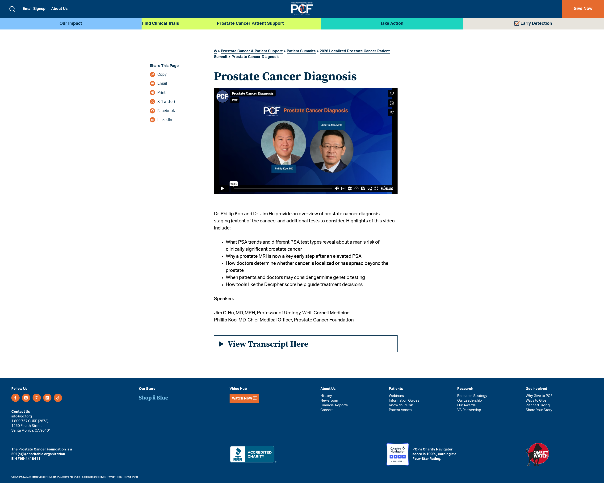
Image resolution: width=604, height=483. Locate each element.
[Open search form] (12, 9)
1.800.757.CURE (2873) (29, 421)
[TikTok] (58, 398)
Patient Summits (301, 51)
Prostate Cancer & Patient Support (252, 51)
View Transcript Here (268, 343)
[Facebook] (15, 398)
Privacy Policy (115, 477)
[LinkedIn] (47, 398)
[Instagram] (37, 398)
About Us (59, 9)
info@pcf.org (21, 416)
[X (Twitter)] (26, 398)
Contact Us (20, 411)
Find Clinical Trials (160, 23)
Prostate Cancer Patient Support (250, 23)
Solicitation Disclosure (94, 477)
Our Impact (70, 23)
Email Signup (34, 9)
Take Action (391, 23)
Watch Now (242, 398)
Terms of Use (131, 477)
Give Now (583, 9)
